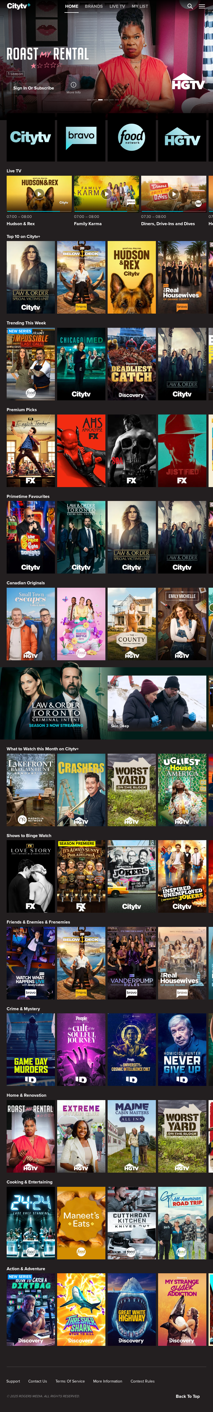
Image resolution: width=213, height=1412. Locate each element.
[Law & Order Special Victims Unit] (31, 277)
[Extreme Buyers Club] (81, 1136)
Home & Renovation (26, 1095)
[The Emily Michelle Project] (182, 624)
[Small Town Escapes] (31, 624)
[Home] (19, 6)
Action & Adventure (26, 1269)
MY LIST (140, 6)
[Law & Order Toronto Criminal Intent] (81, 537)
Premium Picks (22, 410)
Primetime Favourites (28, 496)
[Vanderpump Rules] (132, 963)
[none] (13, 1381)
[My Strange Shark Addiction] (182, 1309)
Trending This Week (26, 323)
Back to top (188, 1396)
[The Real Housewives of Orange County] (182, 277)
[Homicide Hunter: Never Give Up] (182, 1049)
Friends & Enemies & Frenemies (38, 922)
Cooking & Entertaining (29, 1182)
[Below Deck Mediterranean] (81, 277)
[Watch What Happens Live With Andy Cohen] (31, 963)
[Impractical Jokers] (132, 876)
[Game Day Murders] (31, 1049)
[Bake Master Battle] (81, 624)
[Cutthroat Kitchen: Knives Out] (132, 1223)
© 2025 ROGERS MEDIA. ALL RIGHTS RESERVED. (43, 1396)
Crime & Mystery (23, 1009)
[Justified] (182, 451)
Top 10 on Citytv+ (23, 236)
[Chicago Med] (81, 364)
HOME (71, 6)
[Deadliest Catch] (132, 364)
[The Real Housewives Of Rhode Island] (182, 963)
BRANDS (94, 6)
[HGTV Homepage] (182, 137)
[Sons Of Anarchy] (132, 451)
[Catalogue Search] (190, 6)
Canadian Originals (26, 583)
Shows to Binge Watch (29, 835)
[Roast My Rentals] (31, 1136)
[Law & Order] (182, 364)
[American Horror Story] (81, 451)
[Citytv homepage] (31, 137)
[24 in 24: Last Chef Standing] (31, 1223)
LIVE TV (117, 6)
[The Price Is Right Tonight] (31, 537)
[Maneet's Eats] (81, 1223)
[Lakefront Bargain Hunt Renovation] (31, 790)
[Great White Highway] (132, 1309)
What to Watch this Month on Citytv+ (43, 749)
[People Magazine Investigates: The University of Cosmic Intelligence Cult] (132, 1049)
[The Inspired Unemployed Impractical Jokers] (182, 876)
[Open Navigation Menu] (201, 6)
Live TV (14, 171)
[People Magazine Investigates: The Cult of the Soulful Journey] (81, 1049)
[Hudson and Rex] (132, 277)
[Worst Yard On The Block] (132, 790)
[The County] (132, 624)
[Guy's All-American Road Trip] (182, 1223)
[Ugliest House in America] (182, 790)
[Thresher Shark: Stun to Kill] (81, 1309)
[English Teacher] (31, 451)
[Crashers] (81, 790)
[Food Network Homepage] (132, 137)
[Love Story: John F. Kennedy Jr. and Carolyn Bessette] (31, 876)
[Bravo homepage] (81, 137)
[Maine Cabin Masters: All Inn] (132, 1136)
